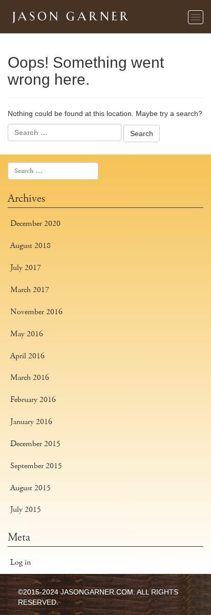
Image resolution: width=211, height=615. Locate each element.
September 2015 (36, 465)
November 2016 (36, 311)
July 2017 (25, 267)
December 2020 (35, 223)
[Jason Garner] (69, 15)
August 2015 (30, 488)
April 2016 (27, 356)
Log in (20, 562)
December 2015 (35, 443)
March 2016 (29, 377)
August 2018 (30, 245)
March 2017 (29, 289)
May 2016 (26, 334)
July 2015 (25, 509)
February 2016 (33, 399)
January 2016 (31, 421)
